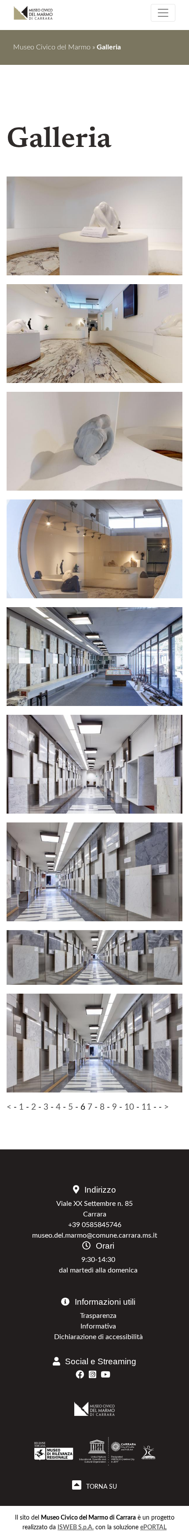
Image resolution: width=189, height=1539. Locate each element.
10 (129, 1107)
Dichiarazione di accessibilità (98, 1336)
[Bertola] (94, 225)
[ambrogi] (94, 558)
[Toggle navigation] (163, 13)
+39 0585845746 (94, 1224)
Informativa (98, 1326)
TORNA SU (100, 1486)
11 (146, 1107)
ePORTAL (153, 1527)
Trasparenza (98, 1315)
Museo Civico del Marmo (52, 47)
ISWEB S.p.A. (76, 1527)
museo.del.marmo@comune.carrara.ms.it (94, 1235)
